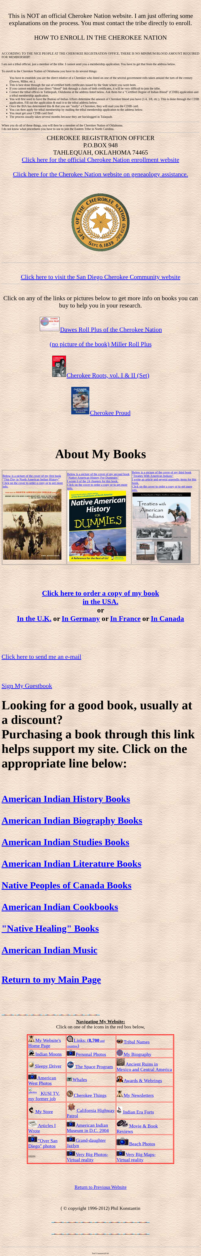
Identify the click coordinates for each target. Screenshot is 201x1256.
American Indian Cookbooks (60, 907)
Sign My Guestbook (27, 685)
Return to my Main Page (51, 979)
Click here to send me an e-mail (41, 656)
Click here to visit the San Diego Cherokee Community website (100, 276)
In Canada (167, 618)
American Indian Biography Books (72, 820)
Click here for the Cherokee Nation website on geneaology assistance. (100, 174)
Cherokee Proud (110, 412)
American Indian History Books (66, 799)
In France (125, 618)
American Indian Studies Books (65, 842)
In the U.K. (34, 618)
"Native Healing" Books (50, 928)
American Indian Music (49, 950)
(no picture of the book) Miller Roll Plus (101, 344)
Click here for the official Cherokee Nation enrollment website (100, 159)
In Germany (81, 618)
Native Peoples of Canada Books (67, 885)
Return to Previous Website (101, 1187)
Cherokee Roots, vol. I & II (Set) (108, 375)
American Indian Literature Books (71, 863)
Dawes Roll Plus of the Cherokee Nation (111, 329)
